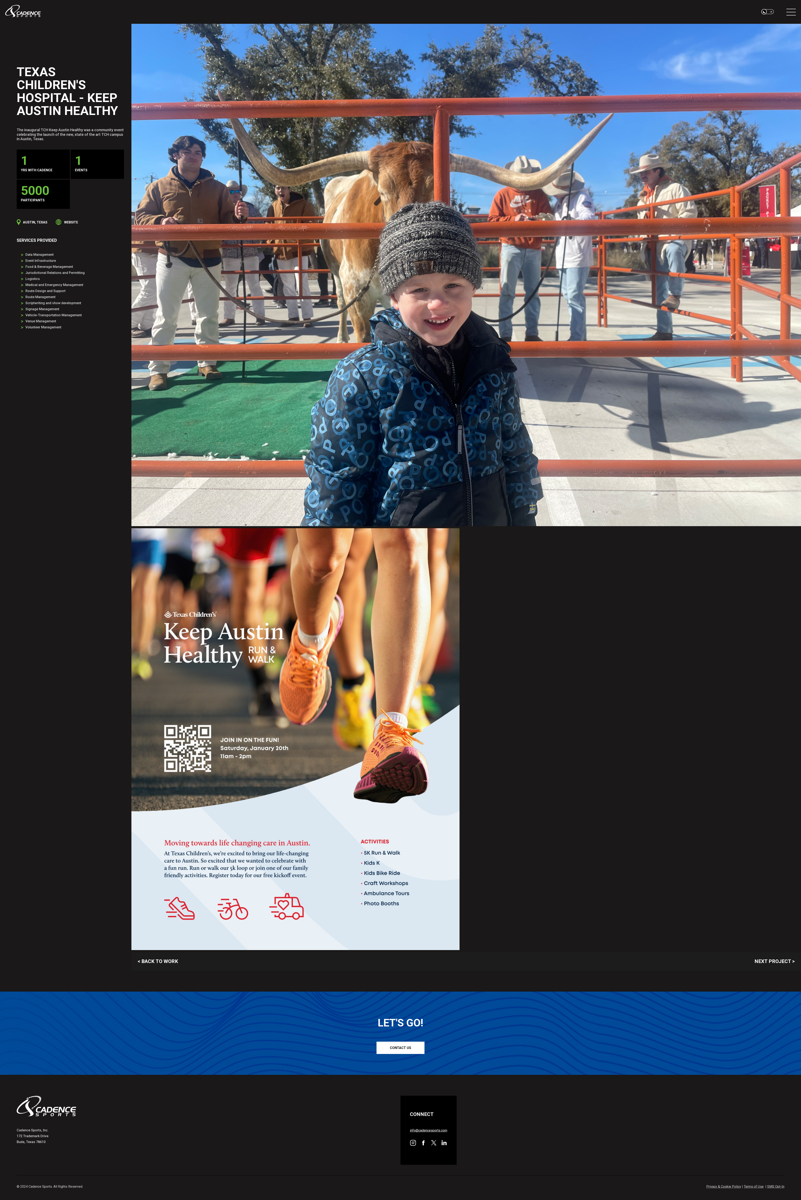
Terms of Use (754, 1187)
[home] (23, 12)
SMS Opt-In (775, 1187)
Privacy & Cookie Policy (723, 1187)
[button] (767, 12)
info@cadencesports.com (428, 1130)
